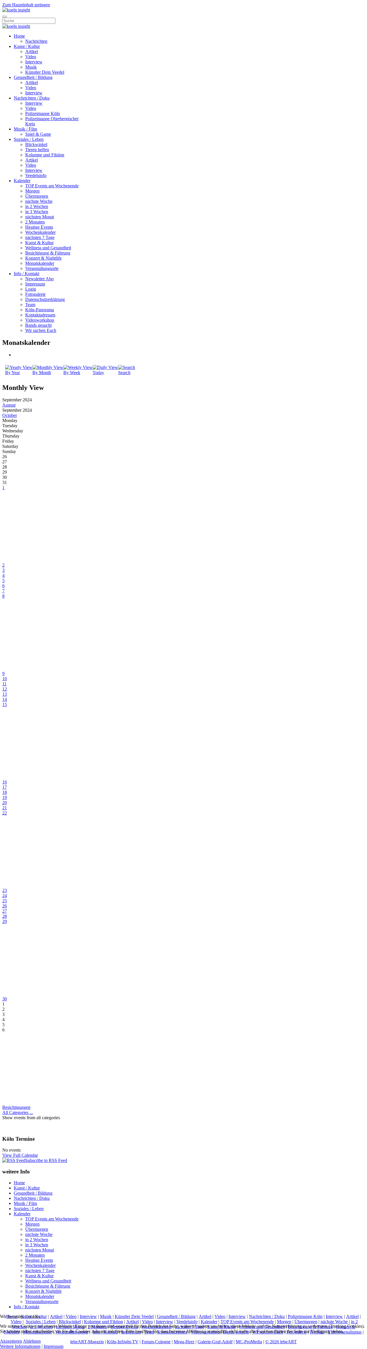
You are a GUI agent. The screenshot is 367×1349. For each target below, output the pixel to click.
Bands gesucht (38, 325)
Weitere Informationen (20, 1346)
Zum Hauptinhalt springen (26, 4)
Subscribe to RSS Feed (46, 1160)
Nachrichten (36, 41)
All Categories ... (17, 1112)
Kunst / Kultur (27, 46)
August (8, 405)
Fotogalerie (35, 294)
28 (4, 916)
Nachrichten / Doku (32, 98)
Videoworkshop (39, 320)
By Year (12, 372)
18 (4, 792)
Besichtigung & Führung (47, 252)
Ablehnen (32, 1341)
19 (4, 797)
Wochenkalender (40, 232)
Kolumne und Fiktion (44, 154)
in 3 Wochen (36, 211)
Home (19, 36)
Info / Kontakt (26, 273)
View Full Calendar (20, 1155)
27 (4, 911)
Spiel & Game (38, 134)
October (9, 415)
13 (4, 694)
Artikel (31, 51)
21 (4, 807)
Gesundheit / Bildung (33, 77)
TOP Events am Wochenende (52, 185)
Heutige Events (39, 227)
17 (4, 787)
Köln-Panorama (39, 309)
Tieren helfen (37, 149)
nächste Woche (38, 201)
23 (4, 890)
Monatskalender (39, 263)
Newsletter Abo (39, 278)
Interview (33, 61)
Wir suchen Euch (40, 330)
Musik (31, 67)
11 (4, 683)
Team (30, 304)
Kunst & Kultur (39, 242)
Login (30, 289)
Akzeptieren (11, 1341)
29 (4, 921)
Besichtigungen (16, 1107)
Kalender (22, 180)
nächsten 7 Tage (39, 237)
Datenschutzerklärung (45, 299)
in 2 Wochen (36, 206)
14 (4, 699)
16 (4, 782)
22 (4, 812)
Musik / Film (25, 129)
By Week (71, 372)
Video (30, 56)
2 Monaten (35, 221)
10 (4, 678)
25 (4, 900)
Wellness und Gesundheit (48, 247)
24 (4, 895)
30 (4, 998)
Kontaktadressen (40, 314)
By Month (41, 372)
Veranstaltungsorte (41, 268)
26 (4, 905)
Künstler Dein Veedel (44, 72)
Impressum (35, 283)
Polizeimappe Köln (42, 113)
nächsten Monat (39, 216)
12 (4, 689)
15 (4, 704)
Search (124, 372)
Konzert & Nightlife (43, 258)
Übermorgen (36, 196)
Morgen (32, 190)
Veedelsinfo (35, 175)
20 (4, 802)
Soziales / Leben (29, 139)
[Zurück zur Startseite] (16, 9)
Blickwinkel (36, 144)
